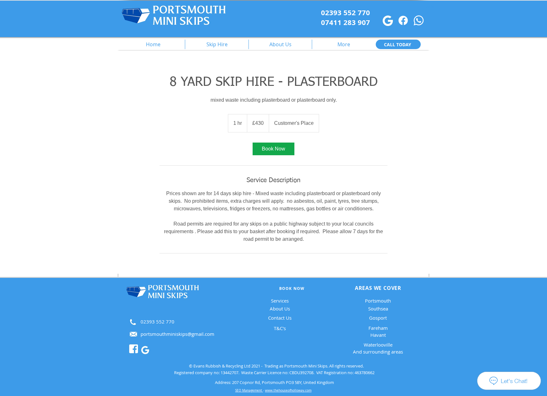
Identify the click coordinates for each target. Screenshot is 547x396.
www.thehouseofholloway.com (288, 390)
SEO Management (249, 390)
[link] (273, 149)
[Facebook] (403, 20)
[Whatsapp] (418, 20)
